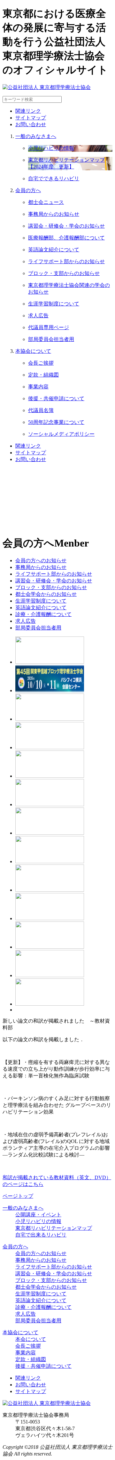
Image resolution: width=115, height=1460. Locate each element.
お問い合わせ (30, 124)
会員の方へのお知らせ (40, 1253)
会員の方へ (15, 1246)
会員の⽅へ (28, 190)
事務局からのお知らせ (40, 1260)
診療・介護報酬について (43, 1307)
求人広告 (25, 1314)
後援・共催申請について (43, 1366)
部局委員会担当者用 (38, 1320)
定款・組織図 (30, 1359)
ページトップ (18, 1196)
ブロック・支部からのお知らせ (51, 1280)
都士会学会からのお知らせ (46, 1287)
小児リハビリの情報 (38, 1221)
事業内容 (25, 1352)
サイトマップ (30, 117)
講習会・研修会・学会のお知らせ (53, 1273)
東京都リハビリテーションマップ (53, 1228)
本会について (30, 1339)
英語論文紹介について (40, 1300)
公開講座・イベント (38, 1214)
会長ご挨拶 (28, 1346)
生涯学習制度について (40, 1293)
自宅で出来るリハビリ (40, 1234)
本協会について (33, 351)
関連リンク (28, 111)
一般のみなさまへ (35, 136)
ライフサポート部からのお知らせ (53, 1266)
